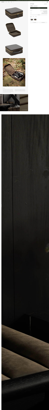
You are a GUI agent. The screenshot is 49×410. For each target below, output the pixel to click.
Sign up (19, 211)
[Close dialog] (34, 196)
